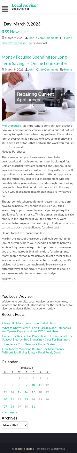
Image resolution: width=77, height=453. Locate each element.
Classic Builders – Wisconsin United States (29, 323)
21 (12, 399)
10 (33, 385)
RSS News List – (16, 31)
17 (33, 392)
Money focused (11, 125)
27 (5, 406)
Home (68, 37)
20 (5, 399)
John (31, 37)
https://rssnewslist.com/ (17, 43)
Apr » (13, 412)
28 (12, 406)
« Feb (5, 412)
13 (5, 392)
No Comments (49, 37)
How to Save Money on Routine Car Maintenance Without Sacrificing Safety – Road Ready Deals (33, 350)
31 (33, 406)
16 (26, 392)
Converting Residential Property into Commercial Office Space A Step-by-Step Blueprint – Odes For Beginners (38, 337)
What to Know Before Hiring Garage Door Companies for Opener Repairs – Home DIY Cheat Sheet (36, 329)
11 (40, 385)
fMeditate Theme (23, 448)
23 (26, 399)
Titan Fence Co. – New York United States (28, 344)
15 (19, 392)
